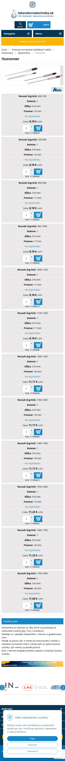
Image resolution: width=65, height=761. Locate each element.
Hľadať (20, 26)
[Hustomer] (32, 75)
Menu (39, 33)
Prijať (32, 738)
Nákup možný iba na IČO (32, 41)
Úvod (4, 49)
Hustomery (7, 52)
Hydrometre (24, 52)
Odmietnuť (32, 751)
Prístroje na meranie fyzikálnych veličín (31, 49)
